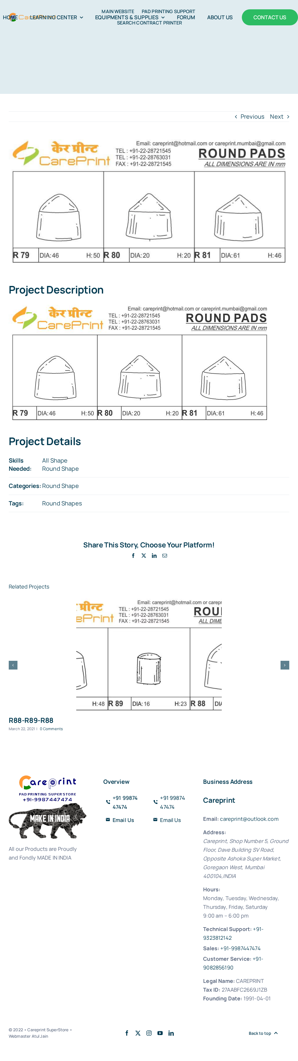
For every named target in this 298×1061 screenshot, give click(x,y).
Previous (253, 116)
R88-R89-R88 (31, 720)
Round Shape (60, 468)
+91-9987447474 (240, 948)
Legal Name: (219, 980)
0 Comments (51, 728)
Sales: (211, 948)
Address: (214, 832)
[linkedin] (171, 1033)
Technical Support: (227, 928)
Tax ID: (211, 989)
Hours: (211, 889)
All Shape (55, 460)
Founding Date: (222, 998)
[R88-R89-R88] (149, 654)
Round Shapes (62, 503)
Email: (211, 818)
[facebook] (127, 1033)
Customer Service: (227, 958)
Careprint (219, 800)
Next (276, 116)
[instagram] (149, 1033)
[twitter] (138, 1033)
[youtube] (160, 1033)
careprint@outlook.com (249, 818)
